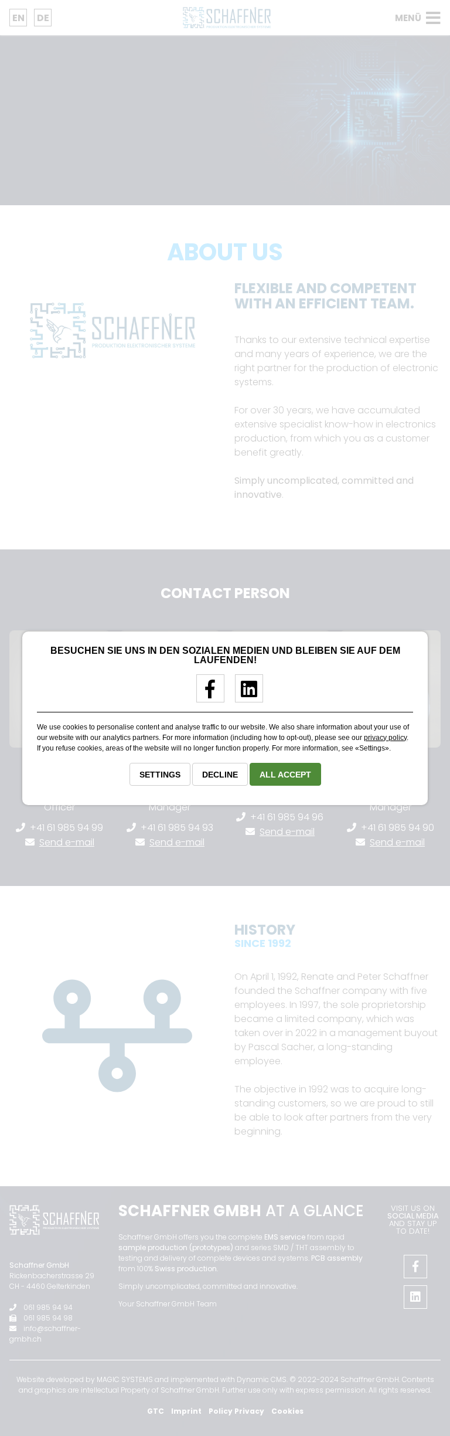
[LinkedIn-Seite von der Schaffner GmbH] (244, 694)
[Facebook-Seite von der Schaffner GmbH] (206, 694)
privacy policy (385, 738)
